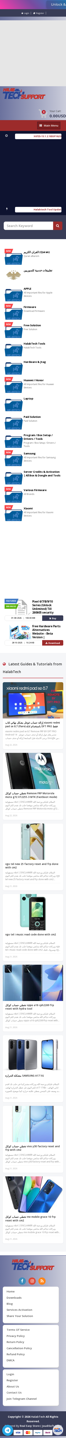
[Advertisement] (33, 53)
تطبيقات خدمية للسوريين (38, 270)
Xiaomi (28, 508)
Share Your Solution (20, 1316)
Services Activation (19, 1309)
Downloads (14, 1297)
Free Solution (32, 325)
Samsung (30, 453)
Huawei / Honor (34, 380)
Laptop (28, 398)
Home (11, 1291)
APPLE (27, 288)
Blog (10, 1303)
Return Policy (15, 1342)
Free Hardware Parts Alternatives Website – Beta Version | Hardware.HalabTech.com (46, 635)
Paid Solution (32, 417)
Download (54, 643)
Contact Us (14, 1392)
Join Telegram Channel (22, 1398)
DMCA (10, 1360)
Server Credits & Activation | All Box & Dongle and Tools (42, 473)
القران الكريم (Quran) (37, 252)
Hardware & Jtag (35, 362)
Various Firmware (35, 490)
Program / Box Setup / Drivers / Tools (38, 437)
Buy (54, 618)
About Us (13, 1386)
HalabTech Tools (34, 343)
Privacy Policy (16, 1336)
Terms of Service (18, 1329)
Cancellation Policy (19, 1348)
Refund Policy (16, 1354)
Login (26, 13)
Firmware (30, 307)
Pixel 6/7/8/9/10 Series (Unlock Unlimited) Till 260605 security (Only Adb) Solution (45, 609)
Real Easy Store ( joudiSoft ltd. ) (40, 1426)
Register (40, 13)
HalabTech (38, 1416)
